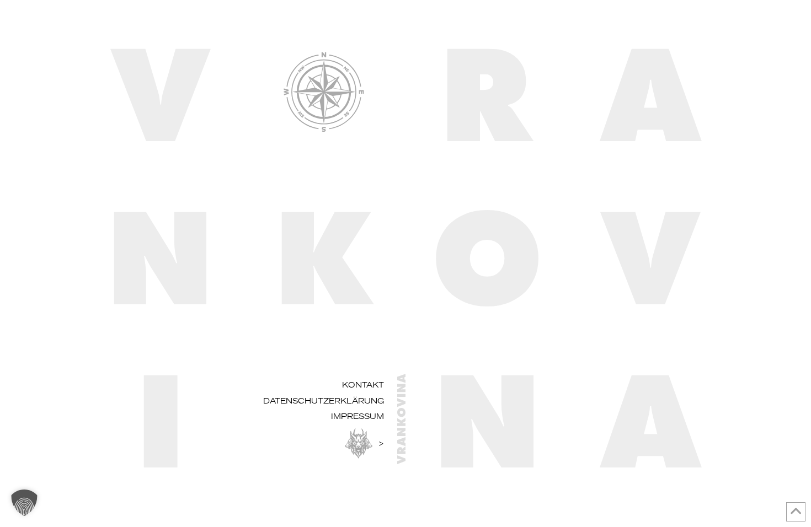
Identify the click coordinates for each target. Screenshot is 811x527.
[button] (24, 502)
